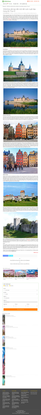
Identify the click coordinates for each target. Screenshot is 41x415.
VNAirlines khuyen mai (33, 13)
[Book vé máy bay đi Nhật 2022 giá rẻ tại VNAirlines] (8, 273)
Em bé (28, 304)
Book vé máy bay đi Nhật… (10, 337)
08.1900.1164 (23, 411)
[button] (6, 391)
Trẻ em (16, 304)
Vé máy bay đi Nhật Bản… (9, 326)
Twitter (11, 255)
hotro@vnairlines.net (21, 412)
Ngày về (5, 300)
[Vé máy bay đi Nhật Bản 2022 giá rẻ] (20, 273)
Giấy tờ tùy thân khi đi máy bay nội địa (25, 395)
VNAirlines (28, 13)
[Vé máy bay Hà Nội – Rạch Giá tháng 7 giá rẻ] (32, 273)
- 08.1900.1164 (36, 1)
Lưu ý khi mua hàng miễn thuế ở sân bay (24, 400)
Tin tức (10, 3)
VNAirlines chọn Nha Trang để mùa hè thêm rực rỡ (6, 403)
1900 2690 (30, 1)
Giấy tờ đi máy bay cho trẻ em (25, 398)
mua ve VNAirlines (23, 13)
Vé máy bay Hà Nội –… (9, 375)
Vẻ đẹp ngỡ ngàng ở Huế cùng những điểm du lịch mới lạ (15, 406)
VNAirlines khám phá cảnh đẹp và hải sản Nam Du (6, 406)
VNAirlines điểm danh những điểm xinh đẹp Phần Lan (15, 403)
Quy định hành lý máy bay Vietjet (24, 402)
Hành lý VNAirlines (18, 13)
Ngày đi (5, 296)
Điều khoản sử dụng (34, 392)
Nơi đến (5, 292)
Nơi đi (5, 288)
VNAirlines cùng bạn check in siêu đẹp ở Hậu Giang (16, 400)
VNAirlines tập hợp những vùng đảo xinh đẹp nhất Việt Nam (6, 393)
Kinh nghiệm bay (23, 3)
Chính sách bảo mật (34, 393)
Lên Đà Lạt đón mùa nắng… (10, 315)
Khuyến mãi (15, 3)
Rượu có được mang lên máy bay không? (25, 393)
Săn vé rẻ (5, 3)
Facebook (6, 255)
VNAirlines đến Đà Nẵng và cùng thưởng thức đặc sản (6, 400)
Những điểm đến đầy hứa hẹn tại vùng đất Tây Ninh (15, 393)
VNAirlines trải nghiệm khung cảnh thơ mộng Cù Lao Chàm (6, 396)
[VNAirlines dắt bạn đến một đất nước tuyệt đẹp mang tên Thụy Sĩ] (19, 258)
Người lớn (5, 304)
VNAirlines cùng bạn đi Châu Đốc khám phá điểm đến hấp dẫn (16, 396)
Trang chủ (4, 6)
